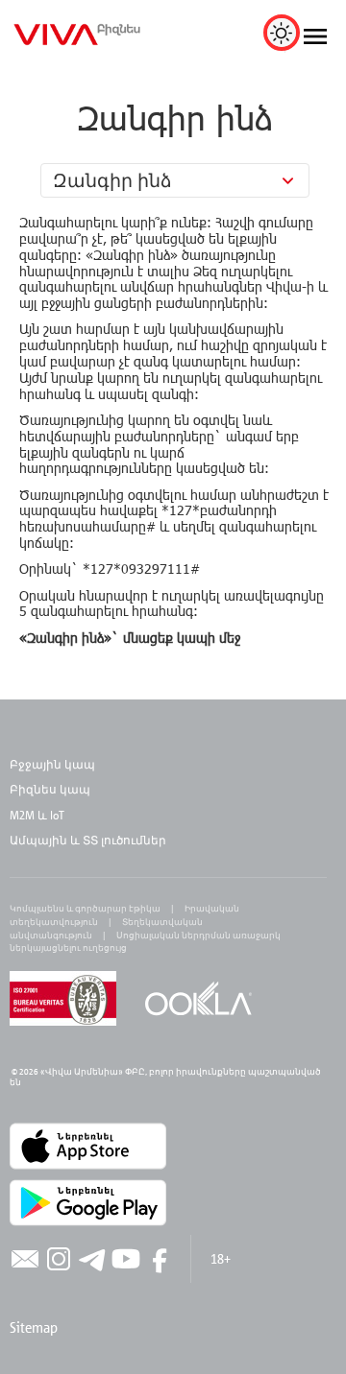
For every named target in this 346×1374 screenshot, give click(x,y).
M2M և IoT (37, 814)
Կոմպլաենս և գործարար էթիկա (85, 908)
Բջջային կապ (52, 763)
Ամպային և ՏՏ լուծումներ (88, 839)
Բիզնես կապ (50, 788)
